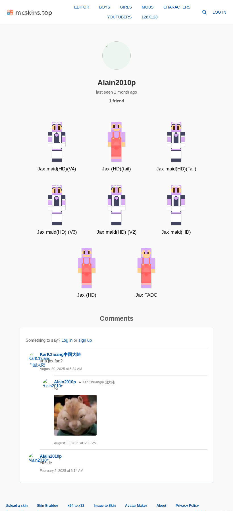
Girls (126, 7)
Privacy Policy (187, 506)
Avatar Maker (136, 506)
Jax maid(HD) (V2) (117, 232)
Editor (81, 7)
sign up (85, 340)
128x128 (150, 17)
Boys (104, 7)
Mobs (147, 7)
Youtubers (119, 17)
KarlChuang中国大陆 (60, 354)
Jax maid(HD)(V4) (57, 169)
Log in (219, 12)
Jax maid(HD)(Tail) (176, 169)
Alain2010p (65, 381)
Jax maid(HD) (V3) (57, 232)
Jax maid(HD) (176, 232)
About (161, 506)
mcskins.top (34, 13)
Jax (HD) (86, 295)
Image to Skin (105, 506)
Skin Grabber (47, 506)
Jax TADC (146, 295)
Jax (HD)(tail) (116, 169)
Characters (176, 7)
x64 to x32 (76, 506)
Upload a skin (17, 506)
